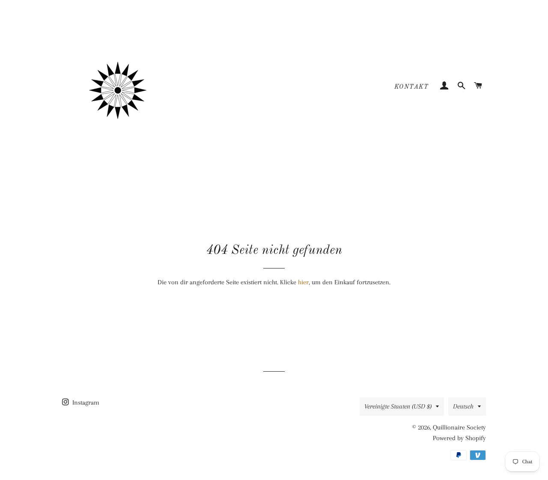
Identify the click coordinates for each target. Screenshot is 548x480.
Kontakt (411, 87)
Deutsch (463, 406)
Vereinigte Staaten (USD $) (398, 406)
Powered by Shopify (459, 438)
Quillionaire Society (459, 427)
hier (303, 282)
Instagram (85, 402)
